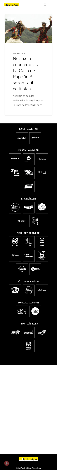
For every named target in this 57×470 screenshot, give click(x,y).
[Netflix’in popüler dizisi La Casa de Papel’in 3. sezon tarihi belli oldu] (28, 64)
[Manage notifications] (6, 463)
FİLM (12, 19)
